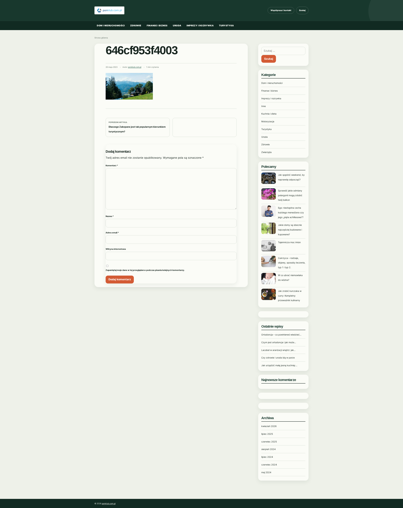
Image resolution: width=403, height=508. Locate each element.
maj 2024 (266, 472)
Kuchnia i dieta (268, 113)
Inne (263, 106)
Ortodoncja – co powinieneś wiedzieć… (281, 334)
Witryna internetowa (116, 249)
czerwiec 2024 (269, 464)
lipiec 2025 (267, 434)
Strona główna (101, 38)
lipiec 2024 (267, 457)
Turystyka (226, 25)
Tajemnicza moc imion (289, 242)
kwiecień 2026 (269, 426)
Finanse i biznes (157, 25)
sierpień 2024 (268, 449)
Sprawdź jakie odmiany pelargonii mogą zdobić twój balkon (290, 195)
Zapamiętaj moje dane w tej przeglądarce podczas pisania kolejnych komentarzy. (145, 270)
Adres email (112, 232)
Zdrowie (135, 25)
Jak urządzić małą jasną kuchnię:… (279, 365)
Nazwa (110, 216)
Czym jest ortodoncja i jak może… (278, 342)
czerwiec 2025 (269, 441)
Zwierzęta (266, 152)
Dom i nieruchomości (111, 25)
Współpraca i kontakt (281, 10)
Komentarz (112, 165)
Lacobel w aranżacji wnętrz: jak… (278, 350)
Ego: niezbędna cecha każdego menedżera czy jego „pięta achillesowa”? (291, 212)
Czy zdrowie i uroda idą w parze (278, 357)
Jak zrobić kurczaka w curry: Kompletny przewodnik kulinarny (289, 296)
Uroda (177, 25)
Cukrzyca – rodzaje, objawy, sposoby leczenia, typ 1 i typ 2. (291, 263)
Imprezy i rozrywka (200, 25)
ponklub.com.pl (134, 67)
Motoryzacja (267, 121)
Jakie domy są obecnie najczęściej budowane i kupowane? (290, 230)
